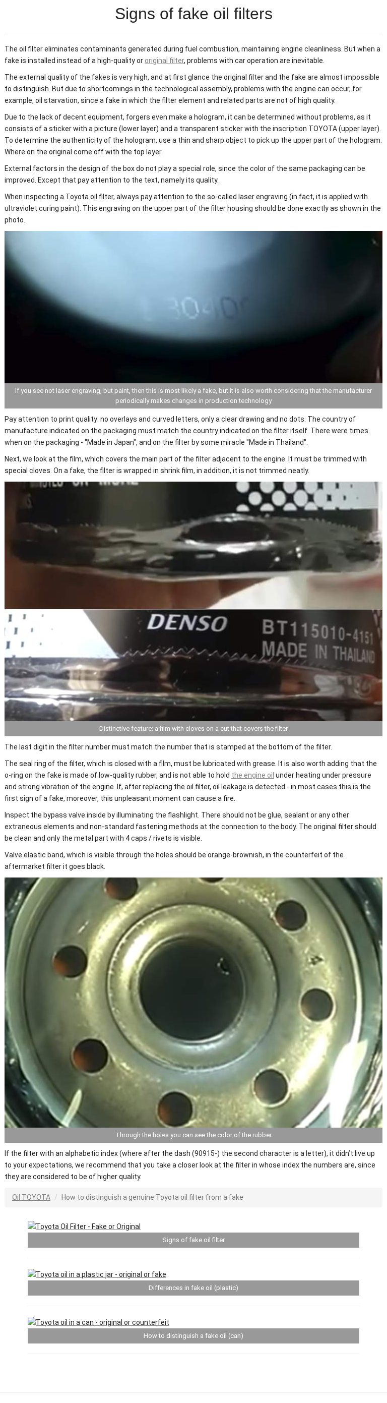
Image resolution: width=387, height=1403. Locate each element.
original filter (164, 60)
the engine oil (252, 775)
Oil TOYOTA (31, 1197)
